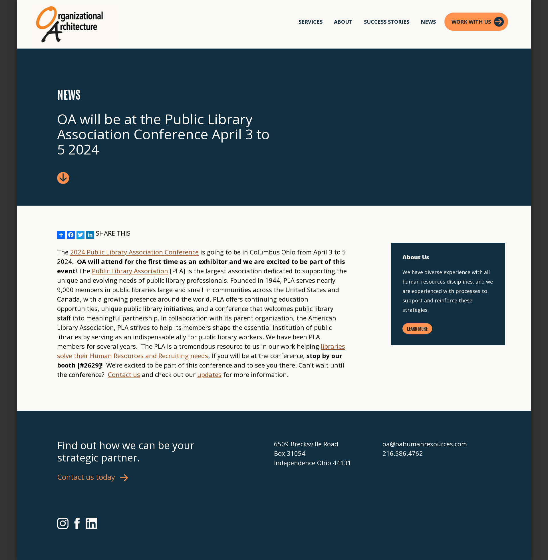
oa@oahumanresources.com (424, 443)
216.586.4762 (402, 453)
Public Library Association (130, 270)
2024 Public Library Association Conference (134, 252)
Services (311, 21)
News (428, 21)
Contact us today (86, 477)
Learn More (417, 328)
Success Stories (386, 21)
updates (209, 374)
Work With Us (471, 21)
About (343, 21)
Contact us (124, 374)
